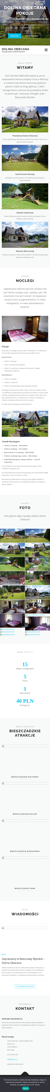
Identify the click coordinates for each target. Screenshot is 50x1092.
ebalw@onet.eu (12, 1059)
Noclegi (14, 36)
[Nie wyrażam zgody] (47, 1084)
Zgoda (25, 1088)
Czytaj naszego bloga (25, 986)
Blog (4, 954)
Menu (46, 50)
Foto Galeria (31, 36)
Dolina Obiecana (15, 49)
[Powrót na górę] (25, 1075)
